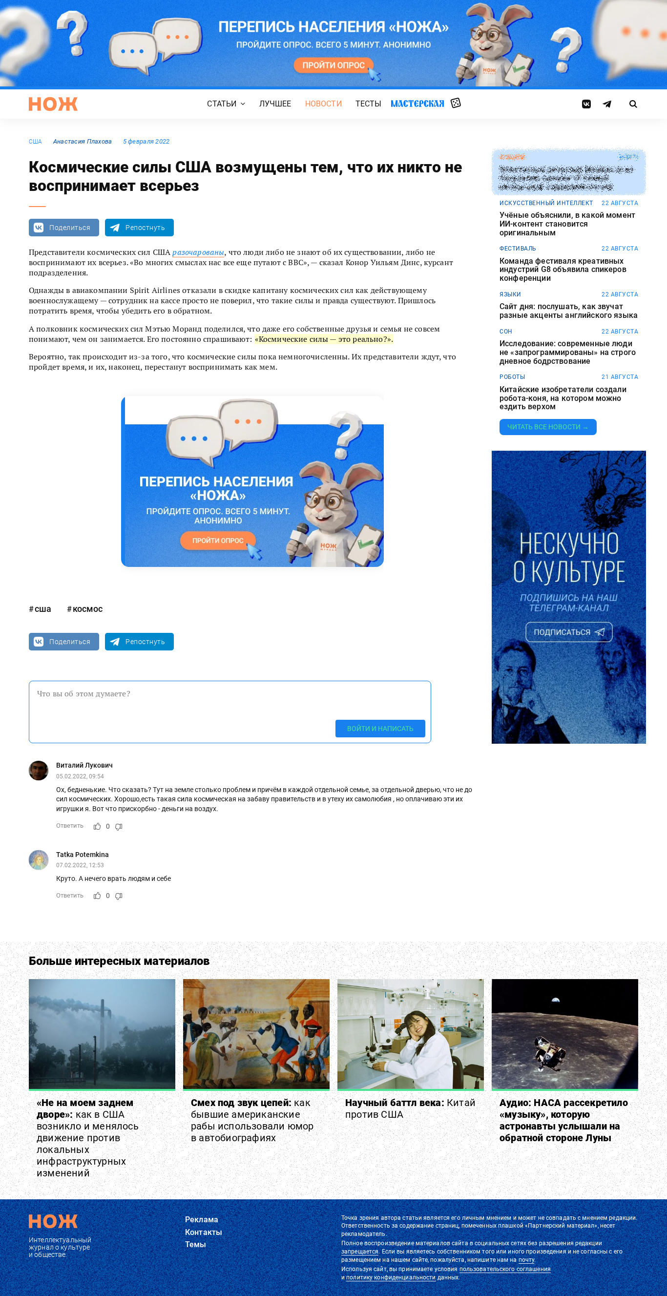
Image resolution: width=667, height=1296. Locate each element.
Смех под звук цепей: (252, 1120)
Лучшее (275, 103)
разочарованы (198, 252)
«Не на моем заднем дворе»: (88, 1138)
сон (506, 331)
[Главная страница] (53, 104)
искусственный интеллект (546, 203)
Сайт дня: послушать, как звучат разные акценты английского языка (569, 310)
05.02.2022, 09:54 (80, 776)
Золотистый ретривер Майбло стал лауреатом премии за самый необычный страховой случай (566, 178)
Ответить (69, 825)
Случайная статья (456, 103)
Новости (323, 103)
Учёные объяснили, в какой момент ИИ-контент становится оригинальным (567, 224)
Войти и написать (380, 728)
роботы (512, 377)
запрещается (359, 1251)
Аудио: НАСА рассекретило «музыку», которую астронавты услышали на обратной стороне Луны (564, 1120)
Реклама (201, 1219)
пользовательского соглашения (505, 1269)
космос (88, 609)
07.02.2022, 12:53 (80, 865)
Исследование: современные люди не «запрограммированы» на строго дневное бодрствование (568, 352)
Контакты (203, 1232)
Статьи (221, 103)
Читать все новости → (548, 427)
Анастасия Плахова (82, 141)
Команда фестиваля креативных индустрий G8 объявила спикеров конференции (563, 270)
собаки (512, 157)
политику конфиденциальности (391, 1277)
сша (35, 141)
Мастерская (417, 103)
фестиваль (518, 248)
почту (527, 1259)
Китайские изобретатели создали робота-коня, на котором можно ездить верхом (563, 398)
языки (510, 294)
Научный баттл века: (410, 1108)
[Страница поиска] (633, 104)
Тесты (368, 103)
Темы (196, 1244)
